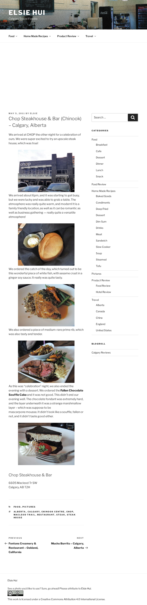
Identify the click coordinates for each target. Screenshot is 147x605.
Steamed (101, 259)
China (99, 317)
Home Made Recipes (36, 36)
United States (104, 330)
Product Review (66, 36)
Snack (99, 176)
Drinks (99, 227)
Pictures (29, 507)
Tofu (98, 265)
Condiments (103, 202)
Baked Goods (103, 196)
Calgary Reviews (101, 352)
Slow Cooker (103, 246)
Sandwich (101, 240)
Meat (99, 234)
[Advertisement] (73, 69)
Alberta (100, 305)
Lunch (99, 170)
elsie (34, 113)
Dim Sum (101, 221)
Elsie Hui (27, 12)
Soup (99, 253)
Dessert (100, 157)
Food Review (99, 184)
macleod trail (24, 514)
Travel (89, 36)
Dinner (99, 163)
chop (69, 511)
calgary (34, 511)
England (100, 324)
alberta (20, 511)
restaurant (46, 514)
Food (11, 36)
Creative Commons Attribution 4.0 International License (73, 599)
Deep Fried (102, 208)
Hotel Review (103, 291)
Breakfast (101, 144)
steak (60, 514)
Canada (100, 311)
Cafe (98, 151)
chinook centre (53, 511)
